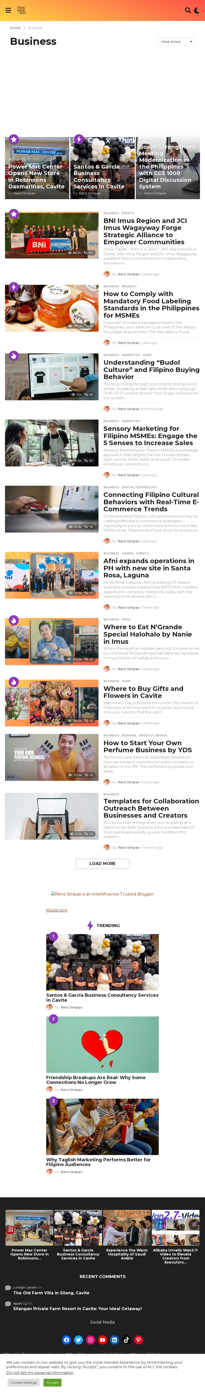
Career (128, 553)
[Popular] (14, 139)
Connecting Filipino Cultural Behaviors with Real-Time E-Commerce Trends (151, 502)
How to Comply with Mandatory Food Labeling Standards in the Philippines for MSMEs (152, 304)
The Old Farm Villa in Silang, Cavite (51, 1293)
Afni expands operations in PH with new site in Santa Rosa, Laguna (149, 568)
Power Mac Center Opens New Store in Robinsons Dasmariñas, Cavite (36, 176)
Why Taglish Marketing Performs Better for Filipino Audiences (98, 1162)
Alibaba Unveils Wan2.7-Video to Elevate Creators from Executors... (175, 1256)
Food (126, 619)
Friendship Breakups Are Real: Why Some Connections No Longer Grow (96, 1080)
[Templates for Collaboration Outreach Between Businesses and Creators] (51, 816)
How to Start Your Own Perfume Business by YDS (148, 746)
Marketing (131, 354)
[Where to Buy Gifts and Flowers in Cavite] (51, 703)
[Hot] (14, 356)
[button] (8, 11)
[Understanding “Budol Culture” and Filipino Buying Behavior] (51, 376)
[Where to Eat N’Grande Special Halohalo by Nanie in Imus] (51, 641)
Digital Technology (139, 487)
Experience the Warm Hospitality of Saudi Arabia (127, 1254)
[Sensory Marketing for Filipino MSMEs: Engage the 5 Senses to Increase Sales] (51, 443)
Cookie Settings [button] (23, 1382)
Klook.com (56, 910)
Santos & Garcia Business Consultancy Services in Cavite (99, 176)
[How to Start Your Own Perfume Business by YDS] (51, 757)
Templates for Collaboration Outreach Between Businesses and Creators (151, 808)
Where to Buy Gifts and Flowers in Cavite (144, 692)
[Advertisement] (102, 92)
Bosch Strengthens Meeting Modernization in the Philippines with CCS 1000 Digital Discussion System (167, 167)
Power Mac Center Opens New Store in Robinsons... (29, 1254)
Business (111, 213)
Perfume (129, 735)
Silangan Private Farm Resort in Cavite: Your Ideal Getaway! (77, 1308)
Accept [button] (52, 1382)
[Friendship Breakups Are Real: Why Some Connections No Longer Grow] (102, 1045)
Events (128, 213)
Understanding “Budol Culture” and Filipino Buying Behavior (152, 369)
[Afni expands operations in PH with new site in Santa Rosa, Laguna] (51, 575)
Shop (147, 354)
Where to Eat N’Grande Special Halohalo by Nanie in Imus (148, 634)
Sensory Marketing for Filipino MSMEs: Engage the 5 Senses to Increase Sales (151, 436)
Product (129, 286)
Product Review (153, 735)
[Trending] (79, 139)
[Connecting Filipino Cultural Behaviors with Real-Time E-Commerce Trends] (51, 509)
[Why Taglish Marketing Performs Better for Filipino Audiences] (102, 1127)
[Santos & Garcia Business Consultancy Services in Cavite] (102, 962)
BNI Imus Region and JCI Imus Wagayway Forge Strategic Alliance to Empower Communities (145, 231)
